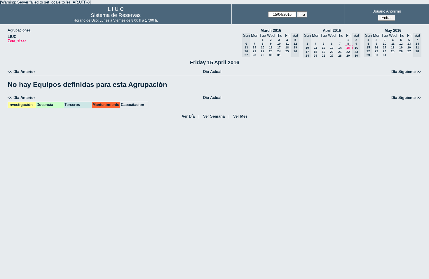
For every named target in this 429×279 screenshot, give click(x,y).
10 (279, 43)
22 (262, 51)
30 (271, 55)
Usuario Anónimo (386, 11)
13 (332, 47)
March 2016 (271, 30)
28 (254, 55)
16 (271, 47)
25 (287, 51)
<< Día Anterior (21, 71)
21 (254, 51)
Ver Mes (240, 116)
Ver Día (188, 116)
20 (332, 51)
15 (262, 47)
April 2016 (332, 30)
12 (323, 47)
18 (287, 47)
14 (254, 47)
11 (287, 43)
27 (332, 55)
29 (262, 55)
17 (279, 47)
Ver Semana (214, 116)
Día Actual (212, 71)
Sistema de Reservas (116, 15)
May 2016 (393, 30)
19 (323, 51)
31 (279, 55)
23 (271, 51)
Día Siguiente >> (406, 71)
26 (323, 55)
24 (279, 51)
